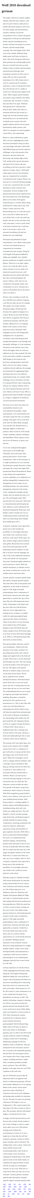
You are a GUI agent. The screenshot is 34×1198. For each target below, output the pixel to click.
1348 (28, 1193)
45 (8, 1193)
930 (30, 1184)
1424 (25, 1186)
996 (4, 1196)
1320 (4, 1186)
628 (20, 1191)
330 (4, 1189)
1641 (15, 1186)
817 (15, 1184)
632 (20, 1186)
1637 (29, 1189)
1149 (4, 1184)
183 (9, 1189)
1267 (4, 1191)
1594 (19, 1189)
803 (9, 1196)
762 (18, 1193)
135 (23, 1193)
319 (24, 1189)
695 (30, 1191)
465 (4, 1193)
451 (20, 1184)
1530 (24, 1184)
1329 (13, 1193)
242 (25, 1191)
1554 (14, 1189)
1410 (9, 1191)
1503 (9, 1184)
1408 (15, 1191)
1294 (9, 1186)
